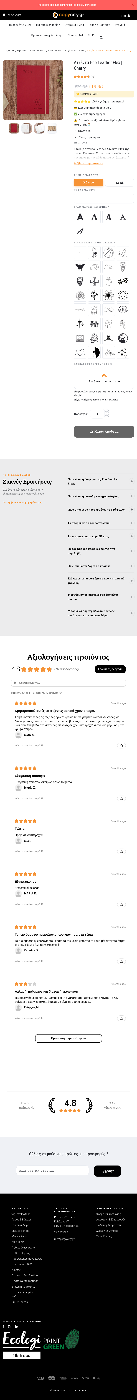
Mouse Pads (19, 1236)
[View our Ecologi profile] (21, 1343)
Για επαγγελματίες (48, 25)
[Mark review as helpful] (121, 745)
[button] (82, 669)
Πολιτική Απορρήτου (108, 1225)
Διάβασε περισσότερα (88, 163)
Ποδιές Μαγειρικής (23, 1247)
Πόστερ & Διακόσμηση (25, 1281)
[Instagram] (9, 1327)
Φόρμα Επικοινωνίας (108, 1214)
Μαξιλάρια (18, 1241)
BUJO (91, 35)
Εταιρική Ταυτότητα (23, 1286)
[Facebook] (3, 1327)
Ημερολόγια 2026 (20, 25)
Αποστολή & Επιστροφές (111, 1219)
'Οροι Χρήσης (104, 1236)
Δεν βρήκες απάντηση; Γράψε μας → (24, 502)
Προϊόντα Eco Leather (25, 1275)
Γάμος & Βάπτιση (99, 25)
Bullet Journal (20, 1302)
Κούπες (16, 1270)
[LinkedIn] (16, 1327)
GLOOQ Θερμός (21, 1253)
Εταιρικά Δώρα (74, 25)
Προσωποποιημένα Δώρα (47, 35)
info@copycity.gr (64, 1239)
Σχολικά (120, 25)
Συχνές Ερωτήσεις (107, 1230)
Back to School (21, 1230)
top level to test (21, 1214)
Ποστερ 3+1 (75, 35)
